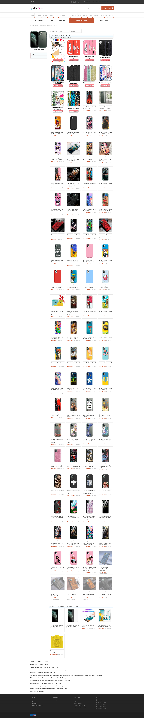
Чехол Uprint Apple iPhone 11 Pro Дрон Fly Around (57, 261)
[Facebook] (71, 2)
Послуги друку (78, 703)
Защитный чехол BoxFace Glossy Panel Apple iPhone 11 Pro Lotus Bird (73, 518)
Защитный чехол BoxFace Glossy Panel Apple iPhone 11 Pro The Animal (105, 543)
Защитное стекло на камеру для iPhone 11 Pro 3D (57, 651)
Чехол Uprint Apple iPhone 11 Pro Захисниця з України (73, 286)
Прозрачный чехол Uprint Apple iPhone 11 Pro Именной (57, 441)
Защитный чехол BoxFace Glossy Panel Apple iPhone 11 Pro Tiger (73, 185)
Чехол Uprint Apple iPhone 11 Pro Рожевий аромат (89, 133)
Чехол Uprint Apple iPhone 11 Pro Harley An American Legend (73, 313)
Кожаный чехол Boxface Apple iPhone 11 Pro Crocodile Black (56, 594)
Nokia (68, 15)
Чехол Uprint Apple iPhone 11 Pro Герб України (105, 389)
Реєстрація (56, 700)
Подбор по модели (38, 25)
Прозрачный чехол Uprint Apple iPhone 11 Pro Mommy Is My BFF (73, 415)
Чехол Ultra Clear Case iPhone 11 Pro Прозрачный (105, 107)
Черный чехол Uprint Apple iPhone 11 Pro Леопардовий (57, 491)
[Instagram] (74, 2)
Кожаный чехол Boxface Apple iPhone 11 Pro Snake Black (73, 210)
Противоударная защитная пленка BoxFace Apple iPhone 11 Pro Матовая (72, 626)
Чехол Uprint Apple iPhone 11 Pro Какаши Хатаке (105, 184)
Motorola (62, 15)
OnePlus (74, 15)
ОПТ (76, 701)
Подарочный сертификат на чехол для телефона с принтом (57, 313)
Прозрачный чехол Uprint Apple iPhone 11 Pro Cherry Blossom (73, 441)
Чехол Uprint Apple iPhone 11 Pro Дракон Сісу (89, 209)
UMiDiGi (96, 15)
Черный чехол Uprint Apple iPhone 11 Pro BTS (105, 491)
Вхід (55, 701)
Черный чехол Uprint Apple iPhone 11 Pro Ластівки (89, 465)
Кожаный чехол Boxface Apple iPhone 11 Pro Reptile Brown (89, 594)
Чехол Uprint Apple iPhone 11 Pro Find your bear (89, 184)
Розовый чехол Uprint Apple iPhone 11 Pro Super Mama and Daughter (89, 569)
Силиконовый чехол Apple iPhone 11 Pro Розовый (89, 261)
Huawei (51, 15)
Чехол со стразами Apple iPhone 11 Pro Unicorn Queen (105, 440)
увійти (98, 1)
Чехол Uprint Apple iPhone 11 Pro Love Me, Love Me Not (105, 312)
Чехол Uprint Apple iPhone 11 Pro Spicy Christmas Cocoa (105, 286)
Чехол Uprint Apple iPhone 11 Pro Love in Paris (89, 312)
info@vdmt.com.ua (102, 708)
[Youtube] (78, 2)
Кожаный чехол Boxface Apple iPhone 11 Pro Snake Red (57, 236)
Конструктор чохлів (81, 20)
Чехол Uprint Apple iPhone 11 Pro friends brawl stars (57, 337)
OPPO (79, 15)
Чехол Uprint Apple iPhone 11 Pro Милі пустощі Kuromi (57, 158)
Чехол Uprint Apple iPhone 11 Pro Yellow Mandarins (89, 363)
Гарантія (34, 703)
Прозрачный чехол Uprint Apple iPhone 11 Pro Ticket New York (89, 415)
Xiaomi (102, 15)
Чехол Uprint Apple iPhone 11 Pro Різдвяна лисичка (73, 337)
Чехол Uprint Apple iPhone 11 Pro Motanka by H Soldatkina (57, 133)
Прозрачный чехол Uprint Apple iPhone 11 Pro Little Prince (105, 415)
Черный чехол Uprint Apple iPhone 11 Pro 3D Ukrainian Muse (57, 518)
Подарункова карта (80, 705)
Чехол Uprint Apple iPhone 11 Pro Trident (73, 389)
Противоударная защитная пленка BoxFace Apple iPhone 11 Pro (56, 626)
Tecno (90, 15)
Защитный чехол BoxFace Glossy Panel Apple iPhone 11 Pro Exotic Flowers (89, 543)
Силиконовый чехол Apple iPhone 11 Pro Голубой (89, 286)
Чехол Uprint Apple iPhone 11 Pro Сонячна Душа (89, 158)
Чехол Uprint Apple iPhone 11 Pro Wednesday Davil (73, 235)
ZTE (106, 15)
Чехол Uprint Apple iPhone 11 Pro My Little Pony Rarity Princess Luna (57, 390)
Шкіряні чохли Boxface (80, 707)
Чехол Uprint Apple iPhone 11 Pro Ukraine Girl (57, 363)
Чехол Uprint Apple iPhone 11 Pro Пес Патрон (105, 261)
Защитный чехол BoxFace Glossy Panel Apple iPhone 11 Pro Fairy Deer (73, 159)
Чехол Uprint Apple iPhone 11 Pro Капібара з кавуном (105, 209)
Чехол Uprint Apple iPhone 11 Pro (105, 337)
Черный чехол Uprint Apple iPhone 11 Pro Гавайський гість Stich (105, 466)
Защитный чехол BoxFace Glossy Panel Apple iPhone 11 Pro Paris (105, 159)
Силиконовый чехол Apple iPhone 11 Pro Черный (73, 133)
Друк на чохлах (104, 20)
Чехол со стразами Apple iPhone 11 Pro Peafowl (89, 440)
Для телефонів (39, 20)
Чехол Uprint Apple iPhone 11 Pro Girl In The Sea (89, 337)
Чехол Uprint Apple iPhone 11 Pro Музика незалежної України (73, 262)
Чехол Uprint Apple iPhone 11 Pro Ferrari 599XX (57, 414)
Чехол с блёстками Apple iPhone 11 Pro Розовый (57, 465)
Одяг (51, 20)
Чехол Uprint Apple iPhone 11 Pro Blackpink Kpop (57, 184)
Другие (111, 15)
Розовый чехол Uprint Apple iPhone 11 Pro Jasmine (57, 568)
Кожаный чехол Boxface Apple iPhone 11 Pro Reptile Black (105, 594)
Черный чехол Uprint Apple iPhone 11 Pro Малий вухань (73, 465)
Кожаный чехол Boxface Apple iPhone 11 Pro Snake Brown (73, 594)
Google (45, 15)
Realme (85, 15)
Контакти (34, 701)
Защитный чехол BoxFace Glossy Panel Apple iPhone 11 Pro (105, 518)
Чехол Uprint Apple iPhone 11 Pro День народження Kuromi (57, 210)
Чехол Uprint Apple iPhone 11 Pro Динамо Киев (89, 389)
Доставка (77, 700)
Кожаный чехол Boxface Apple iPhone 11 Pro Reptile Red (105, 236)
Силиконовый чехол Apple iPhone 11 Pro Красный (57, 286)
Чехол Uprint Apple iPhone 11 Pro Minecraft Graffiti (89, 235)
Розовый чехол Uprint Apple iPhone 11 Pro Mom (73, 568)
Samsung (38, 15)
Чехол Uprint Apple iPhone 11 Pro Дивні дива (89, 107)
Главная (32, 25)
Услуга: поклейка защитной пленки (88, 625)
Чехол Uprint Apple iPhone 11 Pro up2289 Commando (105, 133)
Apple (32, 15)
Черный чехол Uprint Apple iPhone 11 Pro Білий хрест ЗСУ (73, 492)
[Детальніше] (84, 102)
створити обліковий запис (108, 1)
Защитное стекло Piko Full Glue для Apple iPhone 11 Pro (104, 625)
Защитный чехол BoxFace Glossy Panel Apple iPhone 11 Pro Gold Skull (73, 543)
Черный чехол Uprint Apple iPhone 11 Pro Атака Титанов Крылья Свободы (89, 492)
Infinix (56, 15)
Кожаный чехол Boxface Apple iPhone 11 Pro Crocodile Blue (104, 569)
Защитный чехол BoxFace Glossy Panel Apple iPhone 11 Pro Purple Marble (89, 518)
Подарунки (62, 20)
